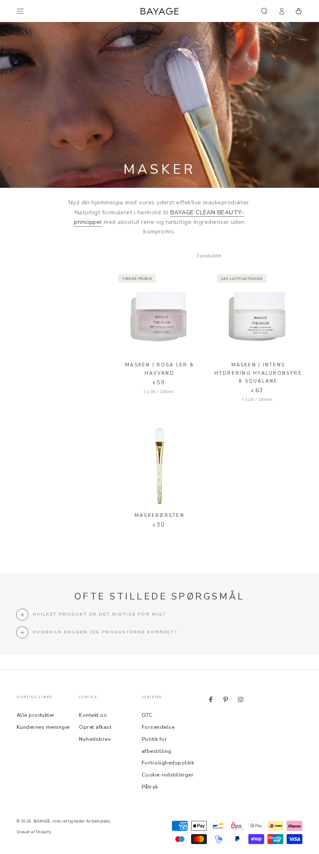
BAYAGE (42, 821)
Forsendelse (158, 727)
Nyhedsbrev (95, 739)
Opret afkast (95, 727)
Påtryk (150, 787)
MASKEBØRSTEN (159, 515)
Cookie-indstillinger (168, 775)
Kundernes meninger (44, 727)
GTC (147, 715)
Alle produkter (36, 715)
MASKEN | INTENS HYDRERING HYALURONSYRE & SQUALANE (258, 373)
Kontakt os (93, 715)
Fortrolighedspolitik (168, 763)
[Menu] (20, 11)
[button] (264, 11)
